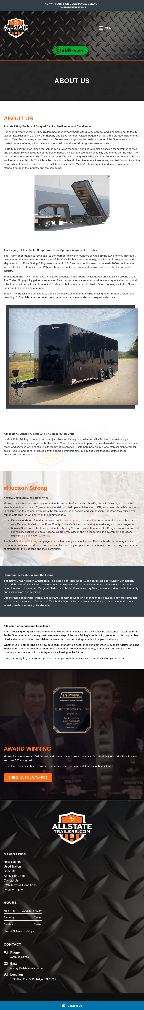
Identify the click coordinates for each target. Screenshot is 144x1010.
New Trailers (12, 861)
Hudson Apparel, (70, 520)
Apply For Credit (15, 875)
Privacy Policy (13, 889)
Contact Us (11, 880)
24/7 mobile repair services (31, 297)
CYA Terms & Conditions (20, 885)
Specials (9, 871)
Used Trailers (13, 866)
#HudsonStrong (28, 541)
